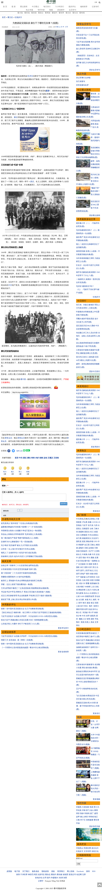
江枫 (78, 820)
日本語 (62, 881)
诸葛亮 (93, 616)
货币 (82, 571)
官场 (82, 561)
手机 (96, 619)
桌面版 (9, 871)
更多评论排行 (63, 628)
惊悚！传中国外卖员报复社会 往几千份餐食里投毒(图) (22, 609)
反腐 (96, 558)
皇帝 (88, 616)
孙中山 (95, 609)
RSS (93, 871)
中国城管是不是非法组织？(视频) (95, 765)
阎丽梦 (81, 545)
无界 (84, 874)
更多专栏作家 (94, 826)
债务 (86, 567)
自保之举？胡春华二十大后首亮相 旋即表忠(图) (20, 565)
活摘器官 (85, 529)
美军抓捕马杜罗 (82, 85)
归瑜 (84, 810)
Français (48, 881)
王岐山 (93, 545)
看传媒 (59, 874)
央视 (86, 600)
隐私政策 (45, 871)
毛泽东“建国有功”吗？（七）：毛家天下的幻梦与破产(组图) (87, 289)
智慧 (88, 619)
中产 (78, 577)
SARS (82, 596)
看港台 (40, 13)
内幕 (89, 554)
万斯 (96, 548)
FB (87, 564)
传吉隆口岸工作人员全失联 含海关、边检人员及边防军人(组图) (88, 336)
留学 (80, 603)
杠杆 (90, 567)
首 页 (5, 7)
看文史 (68, 13)
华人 (90, 600)
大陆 (80, 583)
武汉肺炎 (91, 519)
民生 (86, 606)
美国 (78, 551)
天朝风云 (79, 848)
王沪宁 (91, 551)
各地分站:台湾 (40, 878)
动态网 (79, 874)
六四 (95, 525)
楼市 (88, 574)
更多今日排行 (94, 371)
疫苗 (96, 532)
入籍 (78, 606)
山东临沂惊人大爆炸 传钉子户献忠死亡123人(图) (20, 624)
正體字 (40, 881)
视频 (51, 10)
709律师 (87, 587)
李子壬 (83, 820)
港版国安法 (86, 538)
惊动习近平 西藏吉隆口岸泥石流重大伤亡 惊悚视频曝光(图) (24, 620)
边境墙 (91, 548)
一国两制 (93, 561)
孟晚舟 (81, 548)
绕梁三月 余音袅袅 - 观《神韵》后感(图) (17, 640)
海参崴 (83, 577)
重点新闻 (23, 7)
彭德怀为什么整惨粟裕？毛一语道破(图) (17, 542)
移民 (95, 600)
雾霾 (87, 583)
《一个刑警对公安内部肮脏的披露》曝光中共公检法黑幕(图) (25, 648)
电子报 (17, 871)
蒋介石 (79, 612)
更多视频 (96, 799)
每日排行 (47, 7)
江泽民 (97, 551)
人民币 (87, 571)
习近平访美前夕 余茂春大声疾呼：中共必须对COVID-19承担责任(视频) (29, 616)
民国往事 (87, 848)
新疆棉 (81, 532)
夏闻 (96, 810)
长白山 (86, 593)
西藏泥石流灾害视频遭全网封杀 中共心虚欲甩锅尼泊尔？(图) (87, 681)
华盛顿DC (55, 878)
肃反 (32, 182)
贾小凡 (96, 807)
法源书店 (41, 874)
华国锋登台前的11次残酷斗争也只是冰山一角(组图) (21, 531)
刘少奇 (78, 616)
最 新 (14, 7)
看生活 (75, 13)
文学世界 (87, 851)
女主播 (81, 600)
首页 (4, 17)
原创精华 (60, 10)
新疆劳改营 (89, 596)
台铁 (91, 529)
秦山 (82, 817)
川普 (97, 519)
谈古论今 (95, 848)
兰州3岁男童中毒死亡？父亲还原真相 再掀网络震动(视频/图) (25, 588)
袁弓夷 (78, 538)
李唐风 (87, 813)
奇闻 (82, 622)
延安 (48, 91)
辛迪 (78, 823)
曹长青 (96, 820)
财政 (92, 574)
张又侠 (90, 525)
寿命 (92, 622)
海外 (91, 606)
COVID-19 (96, 522)
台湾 (88, 577)
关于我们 (25, 871)
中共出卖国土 (93, 535)
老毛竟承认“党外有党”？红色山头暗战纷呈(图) (19, 523)
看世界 (61, 13)
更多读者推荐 (63, 652)
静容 (86, 817)
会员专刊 (72, 10)
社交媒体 (82, 564)
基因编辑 (93, 583)
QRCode (19, 451)
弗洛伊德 (89, 541)
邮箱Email (79, 858)
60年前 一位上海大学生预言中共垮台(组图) (18, 549)
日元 (96, 571)
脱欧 (78, 567)
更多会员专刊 (94, 70)
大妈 (84, 580)
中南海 (84, 554)
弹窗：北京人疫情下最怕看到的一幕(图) (17, 584)
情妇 (84, 558)
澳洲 (78, 609)
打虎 (78, 561)
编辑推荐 (83, 7)
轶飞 (88, 810)
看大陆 (20, 13)
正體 (96, 2)
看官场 (27, 13)
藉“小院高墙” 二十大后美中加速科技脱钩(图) (19, 573)
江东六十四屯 (91, 590)
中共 (10, 285)
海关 (84, 603)
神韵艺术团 (32, 874)
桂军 (86, 609)
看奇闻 (82, 13)
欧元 (92, 571)
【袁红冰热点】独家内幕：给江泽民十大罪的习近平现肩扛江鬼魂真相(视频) (31, 612)
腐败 (92, 558)
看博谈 (47, 13)
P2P (83, 583)
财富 (96, 574)
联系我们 (61, 871)
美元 (94, 567)
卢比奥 (84, 522)
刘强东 (78, 580)
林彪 (96, 612)
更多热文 (96, 511)
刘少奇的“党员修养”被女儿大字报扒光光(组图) (19, 545)
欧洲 (61, 878)
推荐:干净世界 (21, 874)
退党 (84, 541)
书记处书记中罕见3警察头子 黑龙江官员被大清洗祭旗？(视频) (25, 592)
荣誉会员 (8, 438)
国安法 (87, 532)
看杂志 (48, 874)
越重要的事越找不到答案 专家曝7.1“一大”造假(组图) (21, 527)
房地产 (83, 574)
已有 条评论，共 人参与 (13, 492)
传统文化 (95, 851)
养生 (78, 625)
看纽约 (54, 13)
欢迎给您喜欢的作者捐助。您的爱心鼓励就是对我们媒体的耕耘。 (27, 388)
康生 (16, 117)
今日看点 (35, 7)
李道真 (78, 810)
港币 (78, 574)
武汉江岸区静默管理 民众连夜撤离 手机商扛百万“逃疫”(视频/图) (26, 596)
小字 (66, 27)
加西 (65, 878)
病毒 (89, 522)
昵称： (5, 486)
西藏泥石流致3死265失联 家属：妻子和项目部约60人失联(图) (87, 706)
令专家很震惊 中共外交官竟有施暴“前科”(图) (19, 569)
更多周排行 (95, 447)
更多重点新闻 (94, 215)
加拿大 (95, 564)
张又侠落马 (80, 81)
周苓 (78, 813)
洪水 (78, 535)
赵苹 (78, 817)
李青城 (91, 817)
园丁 (92, 813)
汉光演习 (95, 538)
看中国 (23, 379)
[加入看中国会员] (35, 419)
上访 (93, 587)
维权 (82, 587)
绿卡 (82, 606)
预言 (78, 622)
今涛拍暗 (85, 807)
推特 (88, 871)
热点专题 (29, 10)
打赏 (56, 27)
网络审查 (82, 590)
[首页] (51, 3)
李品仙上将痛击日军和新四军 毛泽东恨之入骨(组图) (21, 534)
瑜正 (96, 817)
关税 (86, 548)
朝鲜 (90, 564)
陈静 (82, 813)
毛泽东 (30, 76)
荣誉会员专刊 (84, 24)
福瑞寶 (65, 874)
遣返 (88, 603)
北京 (98, 577)
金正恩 (87, 545)
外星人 (87, 622)
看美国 (34, 13)
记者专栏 (95, 7)
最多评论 (72, 7)
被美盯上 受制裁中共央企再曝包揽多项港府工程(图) (21, 581)
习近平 (84, 525)
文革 (96, 622)
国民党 (78, 541)
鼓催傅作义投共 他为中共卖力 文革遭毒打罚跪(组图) (22, 556)
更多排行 (96, 713)
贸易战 (78, 525)
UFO (95, 541)
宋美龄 (85, 612)
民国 (82, 609)
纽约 (48, 878)
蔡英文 (93, 577)
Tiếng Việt (55, 881)
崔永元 (78, 554)
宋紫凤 (78, 807)
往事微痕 (83, 535)
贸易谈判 (84, 551)
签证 (92, 603)
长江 (92, 532)
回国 (96, 603)
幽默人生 (82, 619)
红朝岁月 (18, 17)
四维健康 (89, 820)
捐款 (53, 871)
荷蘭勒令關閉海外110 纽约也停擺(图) (15, 577)
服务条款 (35, 871)
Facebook (80, 871)
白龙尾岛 (93, 593)
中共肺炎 (79, 519)
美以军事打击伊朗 (83, 78)
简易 (91, 807)
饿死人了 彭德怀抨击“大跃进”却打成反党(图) (19, 553)
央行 (82, 567)
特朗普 (78, 522)
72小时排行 (59, 7)
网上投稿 (70, 871)
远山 (92, 810)
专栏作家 (41, 10)
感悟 (92, 619)
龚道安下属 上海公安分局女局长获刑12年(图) (19, 599)
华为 (88, 558)
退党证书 (72, 874)
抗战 (90, 609)
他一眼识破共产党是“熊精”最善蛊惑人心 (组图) (19, 538)
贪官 (80, 558)
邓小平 (91, 612)
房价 (88, 580)
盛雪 (96, 813)
